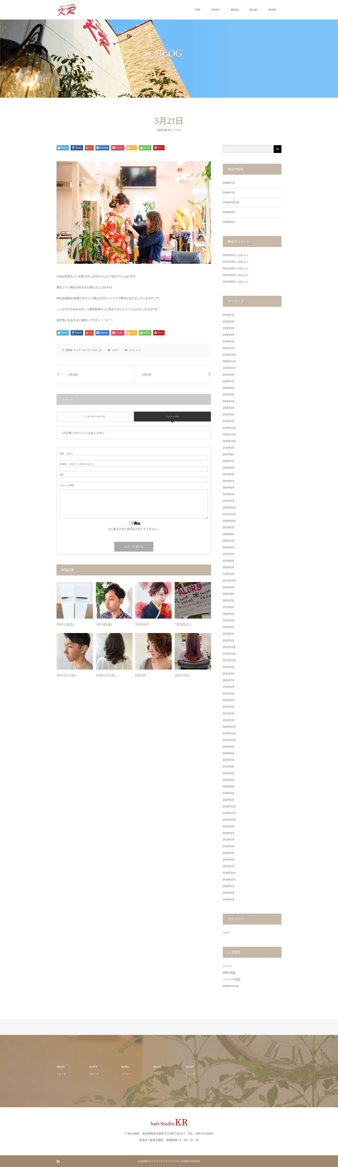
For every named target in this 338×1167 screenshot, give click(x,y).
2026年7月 (228, 315)
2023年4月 (228, 560)
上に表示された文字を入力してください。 (134, 528)
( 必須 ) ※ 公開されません (77, 464)
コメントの (231, 979)
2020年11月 (229, 733)
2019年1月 (228, 866)
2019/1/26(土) (65, 624)
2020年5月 (228, 773)
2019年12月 (229, 806)
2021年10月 (229, 660)
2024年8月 (228, 454)
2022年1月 (228, 640)
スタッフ (93, 1074)
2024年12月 (229, 428)
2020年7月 (228, 760)
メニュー (126, 1074)
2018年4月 (228, 886)
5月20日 (73, 374)
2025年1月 (228, 421)
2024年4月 (228, 481)
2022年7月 (228, 600)
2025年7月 (228, 381)
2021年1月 (228, 720)
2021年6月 (228, 687)
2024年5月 (228, 474)
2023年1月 (228, 574)
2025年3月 (228, 408)
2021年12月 (229, 647)
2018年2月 (228, 899)
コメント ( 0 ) (172, 416)
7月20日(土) (183, 624)
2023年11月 (229, 514)
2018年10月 (229, 879)
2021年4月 (228, 700)
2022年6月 (228, 607)
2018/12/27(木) (105, 675)
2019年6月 (228, 846)
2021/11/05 (229, 261)
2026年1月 (228, 348)
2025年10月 (229, 368)
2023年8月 (228, 534)
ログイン (227, 966)
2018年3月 (228, 893)
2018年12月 (229, 873)
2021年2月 (228, 713)
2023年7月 (228, 540)
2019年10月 (229, 819)
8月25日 (140, 675)
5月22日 (146, 374)
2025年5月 (228, 394)
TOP (197, 9)
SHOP (272, 9)
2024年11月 (229, 434)
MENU (235, 9)
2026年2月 (228, 341)
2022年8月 (228, 594)
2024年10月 (229, 441)
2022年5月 (228, 614)
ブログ (177, 130)
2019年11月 (229, 813)
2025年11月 (229, 361)
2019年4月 (228, 859)
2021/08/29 (229, 281)
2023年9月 (228, 527)
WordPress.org (231, 986)
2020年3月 (228, 786)
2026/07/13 (229, 183)
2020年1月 (228, 800)
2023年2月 (228, 567)
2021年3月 (228, 707)
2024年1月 (228, 501)
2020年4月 (228, 780)
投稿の (229, 972)
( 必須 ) (66, 453)
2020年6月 (228, 766)
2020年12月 (229, 726)
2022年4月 (228, 620)
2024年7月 (228, 461)
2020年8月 (228, 753)
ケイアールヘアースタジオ (88, 350)
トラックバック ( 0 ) (95, 416)
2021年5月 (228, 693)
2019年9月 (228, 826)
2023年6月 (228, 547)
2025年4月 (228, 401)
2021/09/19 (229, 275)
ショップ (190, 1074)
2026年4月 (228, 328)
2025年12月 (229, 354)
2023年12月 (229, 507)
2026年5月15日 (231, 202)
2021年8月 (228, 673)
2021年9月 (228, 667)
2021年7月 (228, 680)
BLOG (253, 9)
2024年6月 (228, 467)
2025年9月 (228, 374)
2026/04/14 (229, 222)
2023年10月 (229, 521)
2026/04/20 (229, 212)
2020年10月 (229, 740)
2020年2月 (228, 793)
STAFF (215, 9)
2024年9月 (228, 447)
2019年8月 (228, 833)
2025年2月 (228, 414)
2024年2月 (228, 494)
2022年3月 (228, 627)
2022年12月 (229, 580)
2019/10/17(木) (66, 675)
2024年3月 (228, 487)
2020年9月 (228, 746)
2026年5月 (228, 321)
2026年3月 (228, 335)
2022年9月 (228, 587)
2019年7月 (228, 839)
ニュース (61, 1074)
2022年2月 (228, 633)
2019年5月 (228, 853)
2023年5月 (228, 554)
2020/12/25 (182, 675)
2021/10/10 (229, 268)
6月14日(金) (104, 624)
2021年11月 (229, 653)
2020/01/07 (142, 624)
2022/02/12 (229, 255)
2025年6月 (228, 388)
